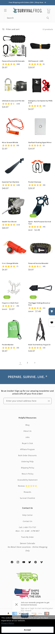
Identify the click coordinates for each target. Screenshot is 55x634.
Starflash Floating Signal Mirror (40, 142)
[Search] (48, 18)
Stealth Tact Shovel (9, 222)
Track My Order (27, 537)
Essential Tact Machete (10, 182)
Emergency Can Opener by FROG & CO (40, 102)
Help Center (27, 515)
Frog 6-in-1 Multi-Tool (10, 303)
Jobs (27, 437)
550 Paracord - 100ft (35, 61)
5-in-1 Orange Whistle (10, 263)
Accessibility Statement (27, 480)
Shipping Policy (27, 467)
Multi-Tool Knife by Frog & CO (39, 345)
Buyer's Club (27, 443)
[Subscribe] (48, 401)
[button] (5, 10)
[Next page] (35, 363)
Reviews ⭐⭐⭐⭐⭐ (27, 486)
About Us (27, 431)
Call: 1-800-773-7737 (27, 527)
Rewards (27, 492)
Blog (27, 425)
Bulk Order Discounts (27, 455)
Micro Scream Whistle (10, 142)
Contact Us (27, 521)
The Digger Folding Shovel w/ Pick (39, 304)
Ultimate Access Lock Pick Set (13, 101)
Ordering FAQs (27, 461)
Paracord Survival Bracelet (38, 263)
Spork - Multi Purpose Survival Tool (39, 223)
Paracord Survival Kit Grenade (13, 61)
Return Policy (27, 474)
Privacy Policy (7, 623)
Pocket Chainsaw (34, 182)
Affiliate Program (27, 449)
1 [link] (20, 362)
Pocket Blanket (7, 345)
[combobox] (27, 18)
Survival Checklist (27, 498)
